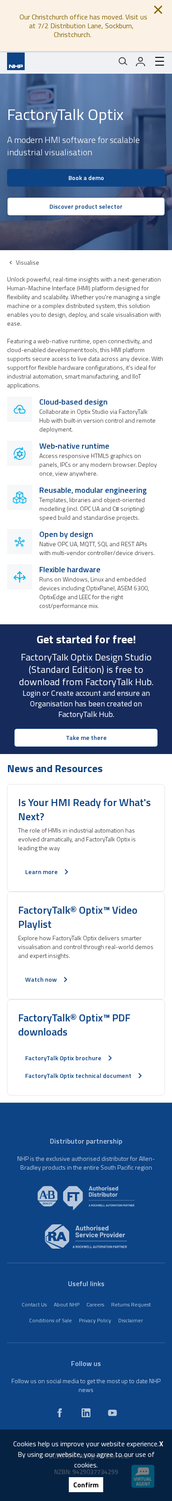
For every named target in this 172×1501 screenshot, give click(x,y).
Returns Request (131, 1304)
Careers (95, 1304)
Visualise (27, 262)
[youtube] (112, 1412)
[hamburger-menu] (156, 61)
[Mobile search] (123, 61)
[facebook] (59, 1412)
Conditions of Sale (50, 1320)
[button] (86, 224)
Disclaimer (130, 1320)
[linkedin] (86, 1412)
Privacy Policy (95, 1320)
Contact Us (34, 1304)
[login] (140, 61)
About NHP (66, 1304)
